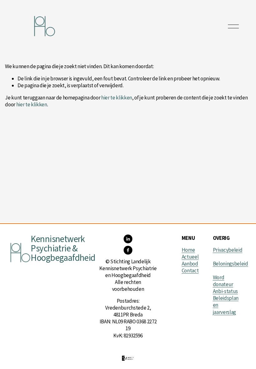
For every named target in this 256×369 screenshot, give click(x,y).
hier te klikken (116, 97)
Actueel (190, 256)
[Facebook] (128, 250)
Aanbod (190, 263)
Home (188, 249)
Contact (190, 270)
